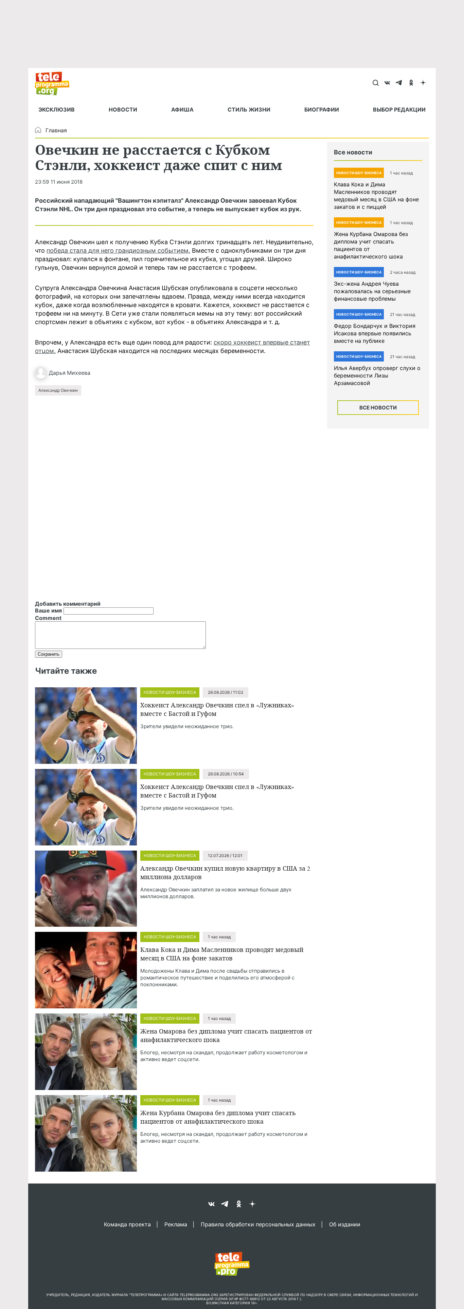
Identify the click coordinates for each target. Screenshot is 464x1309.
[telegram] (399, 83)
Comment (48, 618)
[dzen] (423, 83)
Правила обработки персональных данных (258, 1224)
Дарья (57, 372)
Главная (56, 130)
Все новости (378, 407)
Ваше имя (48, 610)
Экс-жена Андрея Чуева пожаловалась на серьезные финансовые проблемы (372, 291)
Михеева (78, 372)
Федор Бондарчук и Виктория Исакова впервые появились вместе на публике (374, 333)
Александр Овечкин (58, 390)
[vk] (387, 83)
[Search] (375, 83)
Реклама (175, 1224)
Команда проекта (127, 1224)
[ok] (411, 83)
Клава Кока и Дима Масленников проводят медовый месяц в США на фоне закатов (221, 953)
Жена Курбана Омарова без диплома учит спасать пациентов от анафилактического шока (218, 1117)
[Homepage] (55, 83)
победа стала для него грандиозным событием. (118, 250)
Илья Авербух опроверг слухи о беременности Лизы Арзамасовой (377, 375)
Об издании (344, 1224)
